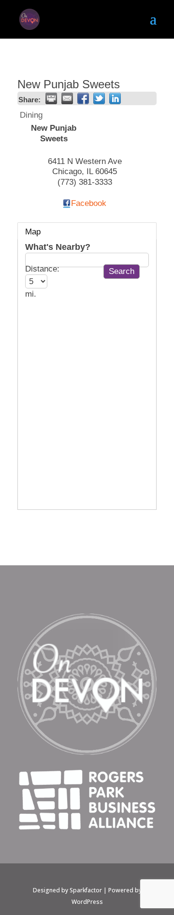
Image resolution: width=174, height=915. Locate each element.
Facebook (88, 203)
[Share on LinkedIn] (115, 98)
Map (33, 231)
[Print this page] (51, 98)
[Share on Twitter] (99, 98)
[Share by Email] (67, 98)
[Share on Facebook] (83, 98)
